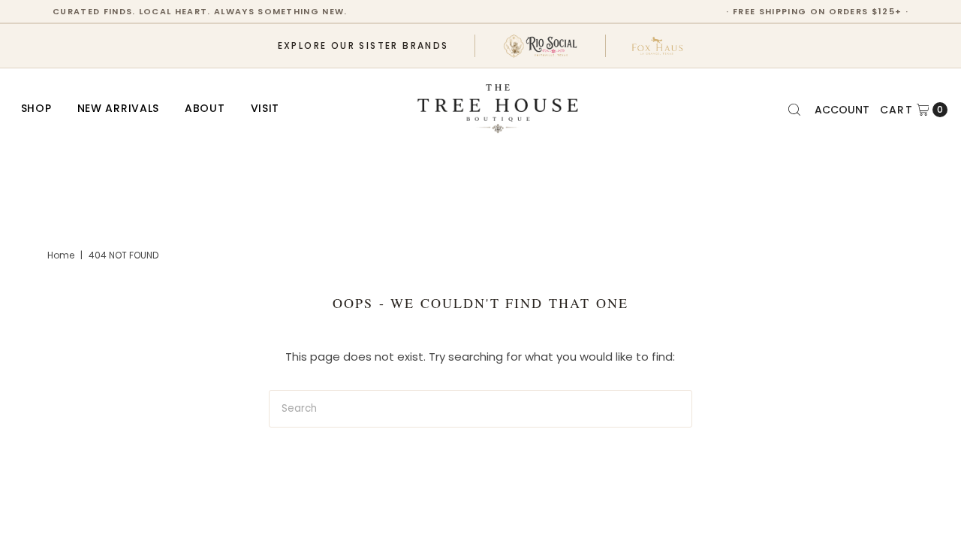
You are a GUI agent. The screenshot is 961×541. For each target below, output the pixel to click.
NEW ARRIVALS (118, 108)
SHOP (36, 108)
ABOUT (205, 108)
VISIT (265, 108)
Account (842, 109)
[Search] (794, 109)
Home (60, 255)
